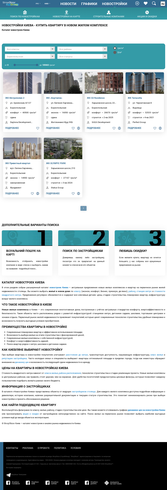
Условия (76, 447)
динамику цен (22, 362)
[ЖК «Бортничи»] (63, 83)
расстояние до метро (77, 354)
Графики (89, 4)
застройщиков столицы (84, 391)
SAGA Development (101, 122)
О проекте (44, 447)
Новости (68, 4)
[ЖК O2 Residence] (104, 83)
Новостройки (114, 4)
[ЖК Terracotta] (145, 83)
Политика (60, 447)
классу (77, 291)
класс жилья (156, 354)
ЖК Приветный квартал (17, 163)
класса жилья (51, 373)
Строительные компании (108, 16)
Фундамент (15, 187)
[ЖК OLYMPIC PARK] (63, 148)
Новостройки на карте (66, 16)
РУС (37, 4)
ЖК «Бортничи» (54, 97)
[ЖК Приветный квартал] (22, 148)
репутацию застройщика (14, 358)
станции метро (144, 291)
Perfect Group (139, 122)
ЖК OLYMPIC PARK (56, 163)
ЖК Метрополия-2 (14, 97)
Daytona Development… (21, 122)
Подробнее (12, 127)
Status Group (57, 187)
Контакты (12, 447)
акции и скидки (31, 413)
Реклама (27, 447)
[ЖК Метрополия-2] (22, 83)
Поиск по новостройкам (25, 16)
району (131, 291)
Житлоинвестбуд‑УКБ (62, 122)
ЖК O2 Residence (96, 97)
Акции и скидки (147, 16)
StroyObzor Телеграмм (18, 474)
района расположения (70, 373)
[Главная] (11, 3)
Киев (46, 4)
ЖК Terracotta (135, 97)
